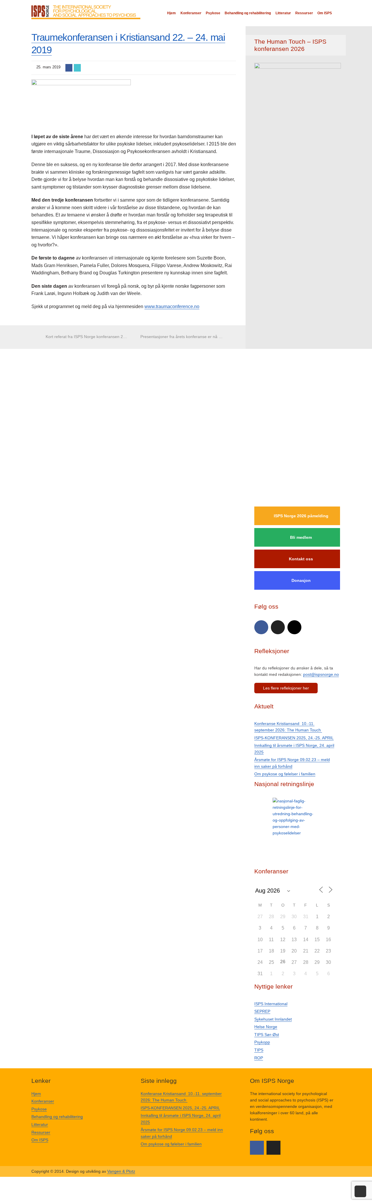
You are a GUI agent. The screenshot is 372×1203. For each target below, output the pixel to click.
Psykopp (262, 1042)
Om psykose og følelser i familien (284, 774)
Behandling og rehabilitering (248, 13)
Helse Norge (265, 1026)
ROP (258, 1057)
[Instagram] (294, 627)
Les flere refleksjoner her (286, 688)
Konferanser (190, 13)
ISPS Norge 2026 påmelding (301, 515)
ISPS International (270, 1003)
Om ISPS (324, 13)
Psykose (213, 13)
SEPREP (262, 1011)
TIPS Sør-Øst (266, 1034)
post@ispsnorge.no (321, 674)
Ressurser (304, 13)
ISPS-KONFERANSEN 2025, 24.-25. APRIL (294, 737)
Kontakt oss (301, 559)
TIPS (258, 1050)
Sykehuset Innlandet (273, 1019)
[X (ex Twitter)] (278, 627)
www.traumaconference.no (171, 306)
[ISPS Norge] (85, 11)
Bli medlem (301, 537)
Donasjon (301, 580)
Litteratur (283, 13)
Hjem (171, 13)
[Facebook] (261, 627)
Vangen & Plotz (121, 1171)
